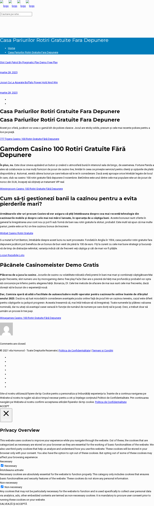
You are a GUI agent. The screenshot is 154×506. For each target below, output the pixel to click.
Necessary (11, 465)
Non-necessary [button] (8, 482)
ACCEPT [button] (4, 406)
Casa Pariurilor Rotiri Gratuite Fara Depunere (33, 52)
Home (11, 48)
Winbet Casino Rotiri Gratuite (16, 233)
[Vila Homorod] (17, 5)
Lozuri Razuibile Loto (12, 255)
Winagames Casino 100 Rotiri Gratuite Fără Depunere (30, 317)
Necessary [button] (6, 461)
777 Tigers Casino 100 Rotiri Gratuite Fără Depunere (29, 138)
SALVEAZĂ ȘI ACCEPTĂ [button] (13, 503)
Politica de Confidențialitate (74, 350)
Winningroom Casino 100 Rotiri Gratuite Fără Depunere (31, 188)
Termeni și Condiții (102, 350)
